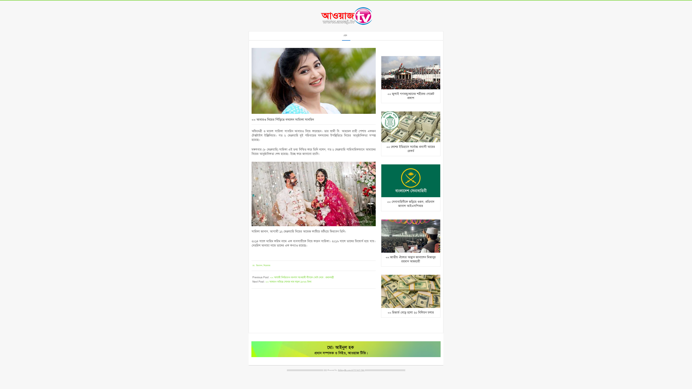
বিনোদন (259, 265)
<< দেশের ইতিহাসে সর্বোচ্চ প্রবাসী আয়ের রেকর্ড (410, 149)
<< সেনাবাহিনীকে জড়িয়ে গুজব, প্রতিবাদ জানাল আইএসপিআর (410, 204)
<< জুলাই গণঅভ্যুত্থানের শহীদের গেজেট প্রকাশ (410, 96)
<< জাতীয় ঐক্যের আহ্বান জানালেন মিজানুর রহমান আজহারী (411, 259)
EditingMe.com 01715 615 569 (351, 370)
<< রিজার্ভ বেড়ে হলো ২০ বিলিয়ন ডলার (411, 312)
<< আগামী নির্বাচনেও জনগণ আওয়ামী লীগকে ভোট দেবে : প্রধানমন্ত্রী (302, 277)
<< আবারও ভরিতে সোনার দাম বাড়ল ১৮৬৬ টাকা (288, 281)
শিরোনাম (266, 265)
